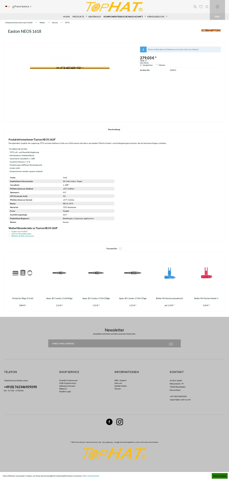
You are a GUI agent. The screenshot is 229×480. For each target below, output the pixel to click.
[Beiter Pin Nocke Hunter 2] (206, 273)
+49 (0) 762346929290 (20, 387)
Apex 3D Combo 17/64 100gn (96, 298)
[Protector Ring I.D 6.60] (23, 273)
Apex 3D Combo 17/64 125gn (133, 298)
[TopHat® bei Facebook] (109, 422)
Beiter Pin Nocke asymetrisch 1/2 (169, 298)
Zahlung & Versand (67, 386)
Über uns (118, 383)
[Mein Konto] (207, 6)
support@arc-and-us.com (180, 399)
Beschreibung (114, 129)
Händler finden (120, 386)
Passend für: (114, 248)
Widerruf (63, 389)
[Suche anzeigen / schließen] (195, 6)
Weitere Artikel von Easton (22, 236)
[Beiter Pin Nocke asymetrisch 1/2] (169, 273)
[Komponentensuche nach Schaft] (124, 16)
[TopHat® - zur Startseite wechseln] (114, 7)
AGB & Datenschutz (67, 383)
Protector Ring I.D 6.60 (22, 298)
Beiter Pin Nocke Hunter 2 (206, 298)
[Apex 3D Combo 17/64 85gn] (59, 273)
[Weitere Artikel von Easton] (211, 33)
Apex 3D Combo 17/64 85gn (59, 298)
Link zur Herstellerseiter (21, 234)
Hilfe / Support (120, 380)
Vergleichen (147, 65)
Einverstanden (219, 476)
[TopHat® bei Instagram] (120, 422)
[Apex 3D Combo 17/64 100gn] (96, 273)
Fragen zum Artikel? (19, 231)
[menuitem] (22, 6)
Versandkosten (107, 442)
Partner (117, 389)
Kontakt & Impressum (68, 380)
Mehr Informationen (91, 476)
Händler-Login (65, 391)
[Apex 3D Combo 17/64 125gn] (133, 273)
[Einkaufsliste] (201, 6)
